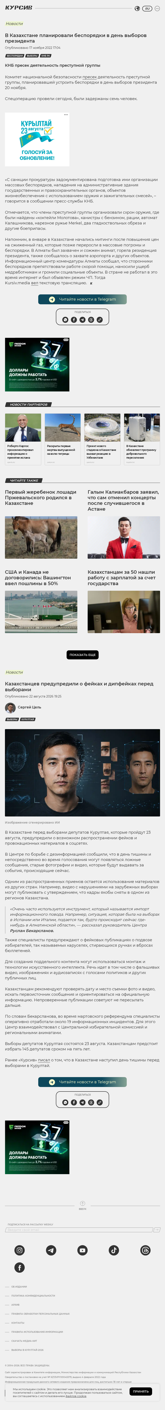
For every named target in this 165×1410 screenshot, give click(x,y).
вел (34, 283)
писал (44, 1060)
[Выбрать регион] (137, 8)
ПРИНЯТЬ (141, 1391)
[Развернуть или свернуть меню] (157, 8)
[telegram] (51, 1250)
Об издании (19, 1287)
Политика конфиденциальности (33, 1296)
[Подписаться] (157, 1230)
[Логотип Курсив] (18, 7)
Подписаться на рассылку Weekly (30, 1224)
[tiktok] (114, 1250)
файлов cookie (76, 1396)
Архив (15, 1305)
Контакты (17, 1323)
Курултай (27, 719)
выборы (32, 55)
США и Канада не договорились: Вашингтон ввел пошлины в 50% (38, 577)
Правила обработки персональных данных (40, 1314)
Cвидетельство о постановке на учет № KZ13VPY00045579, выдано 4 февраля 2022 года (55, 1377)
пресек (89, 77)
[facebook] (19, 1267)
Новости (14, 23)
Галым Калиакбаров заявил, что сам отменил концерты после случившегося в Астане (123, 500)
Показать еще (83, 655)
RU (147, 9)
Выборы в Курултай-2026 (27, 1350)
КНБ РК (45, 55)
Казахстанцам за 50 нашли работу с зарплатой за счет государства (122, 577)
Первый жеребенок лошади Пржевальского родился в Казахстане (40, 497)
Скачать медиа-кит (24, 1341)
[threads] (145, 1250)
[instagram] (19, 1250)
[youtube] (82, 1250)
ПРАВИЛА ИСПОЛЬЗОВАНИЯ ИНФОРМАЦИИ (37, 1332)
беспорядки (15, 55)
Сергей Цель (29, 707)
